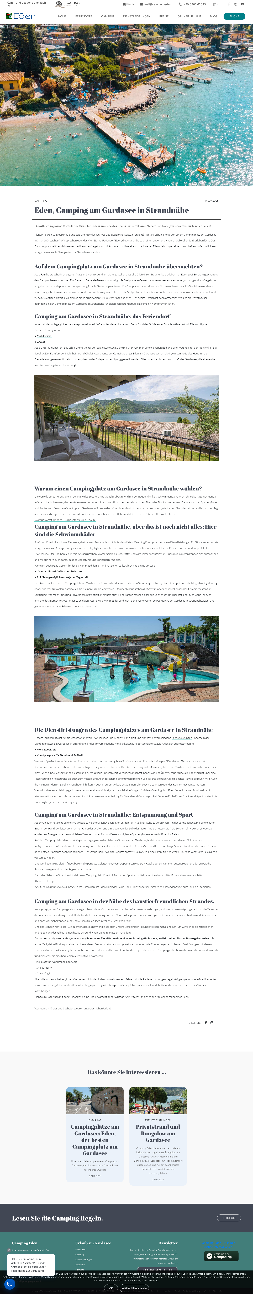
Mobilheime (44, 335)
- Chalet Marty (43, 967)
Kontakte (79, 1269)
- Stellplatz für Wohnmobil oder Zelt (56, 961)
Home (62, 16)
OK (111, 1288)
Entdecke (229, 1218)
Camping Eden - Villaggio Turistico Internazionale (218, 1245)
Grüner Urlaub (189, 16)
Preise (164, 16)
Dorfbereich (77, 280)
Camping (107, 16)
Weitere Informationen (134, 1288)
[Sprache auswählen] (215, 4)
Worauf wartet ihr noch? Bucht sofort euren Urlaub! (65, 520)
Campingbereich (49, 280)
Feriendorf (83, 16)
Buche (234, 16)
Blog (213, 16)
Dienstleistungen (136, 16)
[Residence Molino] (66, 4)
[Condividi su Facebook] (204, 1023)
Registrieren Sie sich (157, 1270)
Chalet (41, 341)
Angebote (80, 1264)
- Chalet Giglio (43, 973)
